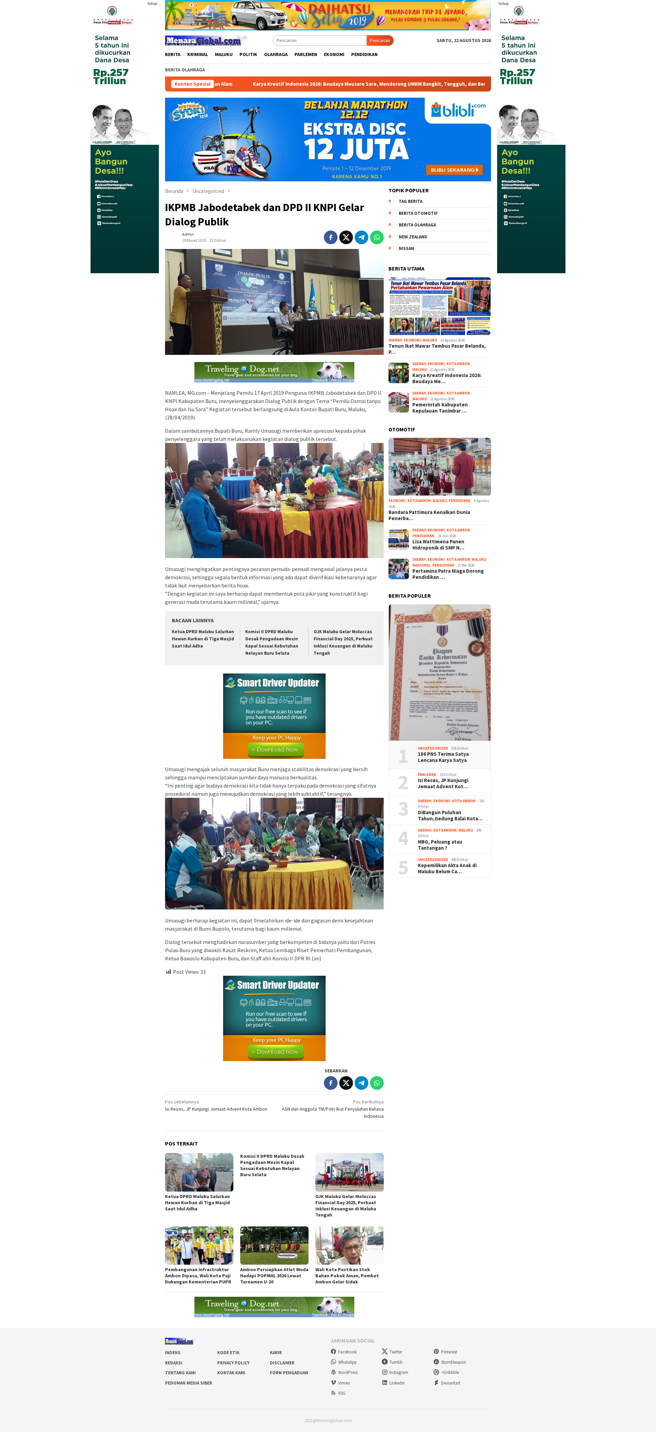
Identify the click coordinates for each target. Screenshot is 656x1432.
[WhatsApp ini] (377, 237)
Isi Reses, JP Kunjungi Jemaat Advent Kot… (443, 784)
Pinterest (449, 1352)
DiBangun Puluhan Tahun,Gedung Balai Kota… (450, 815)
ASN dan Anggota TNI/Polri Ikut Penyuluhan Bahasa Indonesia (333, 1109)
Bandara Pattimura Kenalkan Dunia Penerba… (429, 516)
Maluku (430, 340)
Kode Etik (228, 1352)
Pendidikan (459, 501)
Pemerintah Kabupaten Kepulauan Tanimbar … (440, 408)
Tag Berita (410, 202)
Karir (276, 1352)
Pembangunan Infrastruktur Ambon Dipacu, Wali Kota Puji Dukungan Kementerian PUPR (198, 1275)
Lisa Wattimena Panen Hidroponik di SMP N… (438, 545)
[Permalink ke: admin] (172, 237)
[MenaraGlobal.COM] (206, 40)
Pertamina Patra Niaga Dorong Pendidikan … (448, 574)
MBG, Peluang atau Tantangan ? (440, 845)
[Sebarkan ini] (331, 237)
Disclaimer (282, 1363)
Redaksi (173, 1363)
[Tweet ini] (346, 237)
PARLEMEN (427, 774)
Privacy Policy (233, 1363)
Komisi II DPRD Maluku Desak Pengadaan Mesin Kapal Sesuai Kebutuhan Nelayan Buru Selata (272, 1165)
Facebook (347, 1352)
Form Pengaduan (289, 1373)
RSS (341, 1393)
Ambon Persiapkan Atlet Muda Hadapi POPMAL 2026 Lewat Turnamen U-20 (274, 1275)
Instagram (399, 1372)
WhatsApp (347, 1362)
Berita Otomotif (418, 213)
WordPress (348, 1372)
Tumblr (396, 1362)
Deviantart (450, 1383)
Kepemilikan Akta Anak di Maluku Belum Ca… (447, 869)
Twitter (396, 1352)
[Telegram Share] (361, 237)
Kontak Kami (231, 1373)
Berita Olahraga (417, 225)
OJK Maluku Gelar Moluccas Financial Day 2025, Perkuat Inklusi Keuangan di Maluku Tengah (345, 1205)
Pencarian (380, 40)
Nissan (406, 249)
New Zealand (413, 237)
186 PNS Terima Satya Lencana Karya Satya (443, 757)
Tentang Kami (180, 1373)
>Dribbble (450, 1372)
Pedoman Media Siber (188, 1383)
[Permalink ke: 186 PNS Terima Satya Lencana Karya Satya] (439, 672)
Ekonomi (412, 340)
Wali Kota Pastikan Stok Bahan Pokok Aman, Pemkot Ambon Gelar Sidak (347, 1275)
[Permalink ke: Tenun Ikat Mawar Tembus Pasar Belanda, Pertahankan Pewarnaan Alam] (439, 306)
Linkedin (397, 1383)
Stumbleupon (453, 1362)
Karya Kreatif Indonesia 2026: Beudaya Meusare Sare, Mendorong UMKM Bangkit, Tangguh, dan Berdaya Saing (285, 84)
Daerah (395, 340)
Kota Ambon (458, 364)
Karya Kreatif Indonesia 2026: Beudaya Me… (446, 379)
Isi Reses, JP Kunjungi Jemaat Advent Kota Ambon (216, 1105)
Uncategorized (433, 748)
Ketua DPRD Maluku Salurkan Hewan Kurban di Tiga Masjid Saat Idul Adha (203, 639)
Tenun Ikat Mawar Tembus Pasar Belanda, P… (437, 349)
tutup (152, 3)
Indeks (172, 1352)
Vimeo (344, 1383)
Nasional (421, 565)
